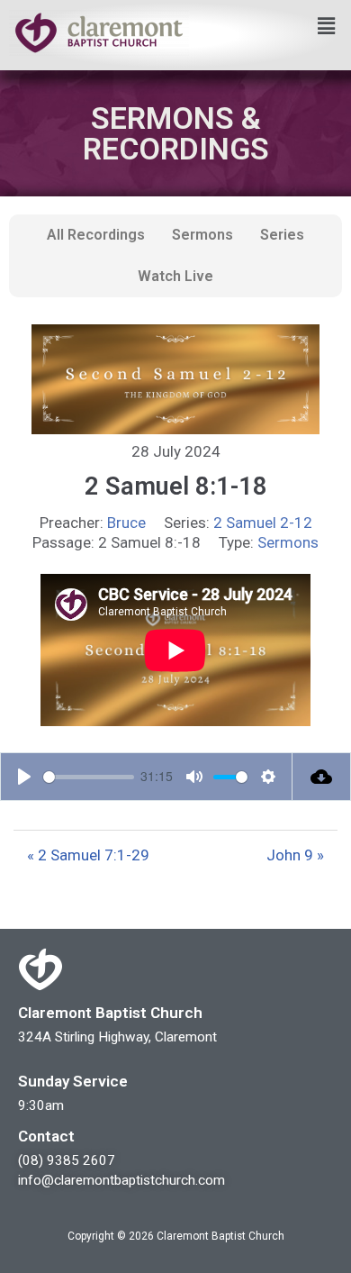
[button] (326, 26)
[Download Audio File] (321, 776)
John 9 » (295, 855)
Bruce (126, 523)
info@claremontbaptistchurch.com (121, 1180)
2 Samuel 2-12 (262, 523)
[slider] (88, 777)
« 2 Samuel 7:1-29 (88, 855)
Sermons (202, 234)
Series (282, 234)
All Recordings (96, 234)
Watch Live (175, 276)
